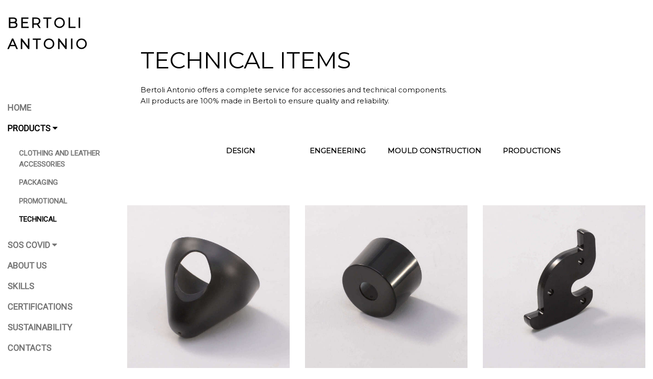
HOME (20, 107)
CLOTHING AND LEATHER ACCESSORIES (59, 158)
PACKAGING (38, 182)
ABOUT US (27, 265)
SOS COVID (30, 245)
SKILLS (21, 286)
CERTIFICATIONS (40, 306)
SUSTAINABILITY (40, 327)
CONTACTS (30, 348)
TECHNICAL (38, 219)
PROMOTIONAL (43, 201)
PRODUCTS (30, 128)
